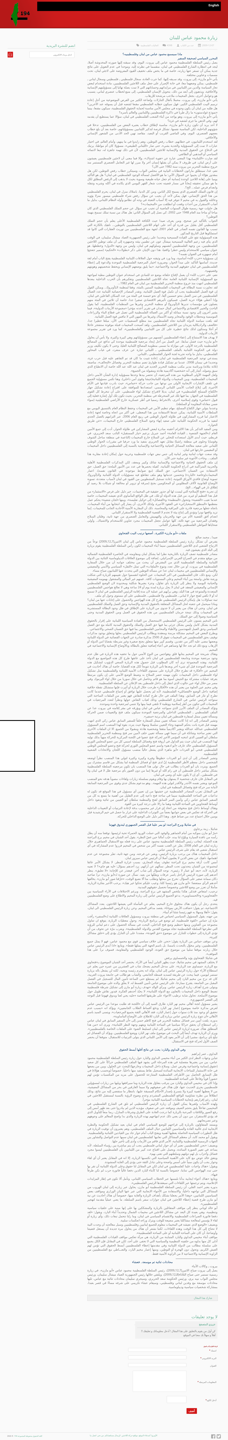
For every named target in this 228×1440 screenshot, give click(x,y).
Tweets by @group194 (22, 721)
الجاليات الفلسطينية (150, 45)
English (213, 5)
